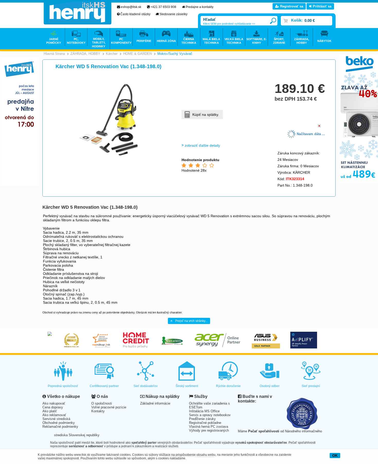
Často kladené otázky (135, 14)
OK (335, 455)
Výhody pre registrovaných (209, 430)
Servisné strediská (56, 419)
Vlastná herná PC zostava (208, 426)
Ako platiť (49, 411)
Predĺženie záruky (202, 419)
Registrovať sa (291, 6)
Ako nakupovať (53, 403)
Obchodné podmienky (58, 423)
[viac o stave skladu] (319, 126)
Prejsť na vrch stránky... (191, 321)
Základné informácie (155, 403)
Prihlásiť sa (321, 6)
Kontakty (98, 411)
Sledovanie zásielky (173, 14)
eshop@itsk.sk (131, 7)
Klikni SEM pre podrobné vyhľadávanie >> (229, 23)
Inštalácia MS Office (204, 411)
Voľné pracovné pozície (108, 407)
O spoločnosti (101, 403)
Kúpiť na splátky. (205, 114)
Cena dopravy (52, 407)
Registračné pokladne (205, 423)
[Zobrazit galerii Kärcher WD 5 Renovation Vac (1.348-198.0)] (108, 157)
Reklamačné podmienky (60, 426)
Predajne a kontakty (199, 7)
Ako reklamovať (54, 415)
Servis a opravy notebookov (210, 415)
